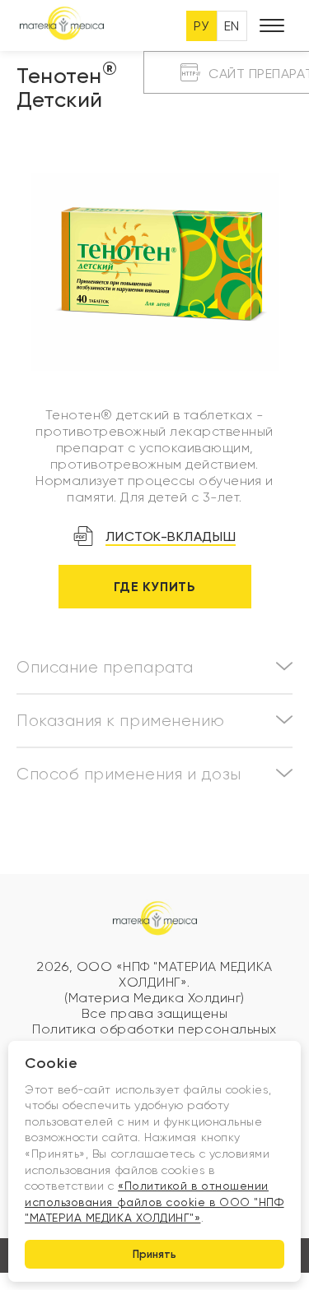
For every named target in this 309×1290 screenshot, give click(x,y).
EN (232, 26)
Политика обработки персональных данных (154, 1036)
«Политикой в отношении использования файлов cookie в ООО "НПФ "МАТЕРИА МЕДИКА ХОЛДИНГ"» (154, 1201)
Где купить (154, 586)
